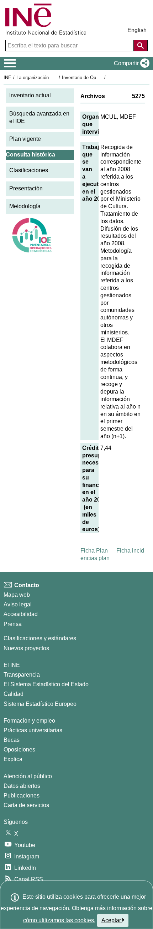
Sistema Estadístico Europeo (40, 704)
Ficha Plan (94, 551)
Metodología (25, 206)
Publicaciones (21, 795)
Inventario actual (30, 95)
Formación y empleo (29, 721)
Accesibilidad (21, 614)
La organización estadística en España (56, 77)
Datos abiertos (22, 786)
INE (7, 77)
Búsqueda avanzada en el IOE (39, 117)
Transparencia (22, 675)
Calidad (13, 694)
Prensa (13, 624)
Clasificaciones (28, 170)
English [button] (137, 30)
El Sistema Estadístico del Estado (46, 684)
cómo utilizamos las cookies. (59, 920)
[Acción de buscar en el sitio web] (140, 45)
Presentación (26, 188)
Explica (13, 759)
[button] (130, 63)
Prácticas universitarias (33, 730)
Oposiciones (19, 749)
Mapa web (17, 595)
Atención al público (28, 776)
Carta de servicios (26, 805)
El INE (12, 665)
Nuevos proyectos (26, 648)
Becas (12, 740)
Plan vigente (25, 139)
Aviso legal (18, 604)
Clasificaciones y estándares (40, 638)
